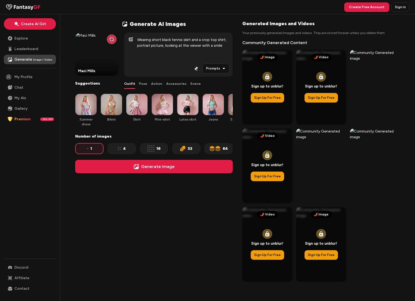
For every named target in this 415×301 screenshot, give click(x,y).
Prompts (213, 68)
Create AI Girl (33, 24)
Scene (195, 84)
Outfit (129, 84)
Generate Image (158, 166)
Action (156, 84)
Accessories (176, 84)
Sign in (400, 7)
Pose (143, 84)
